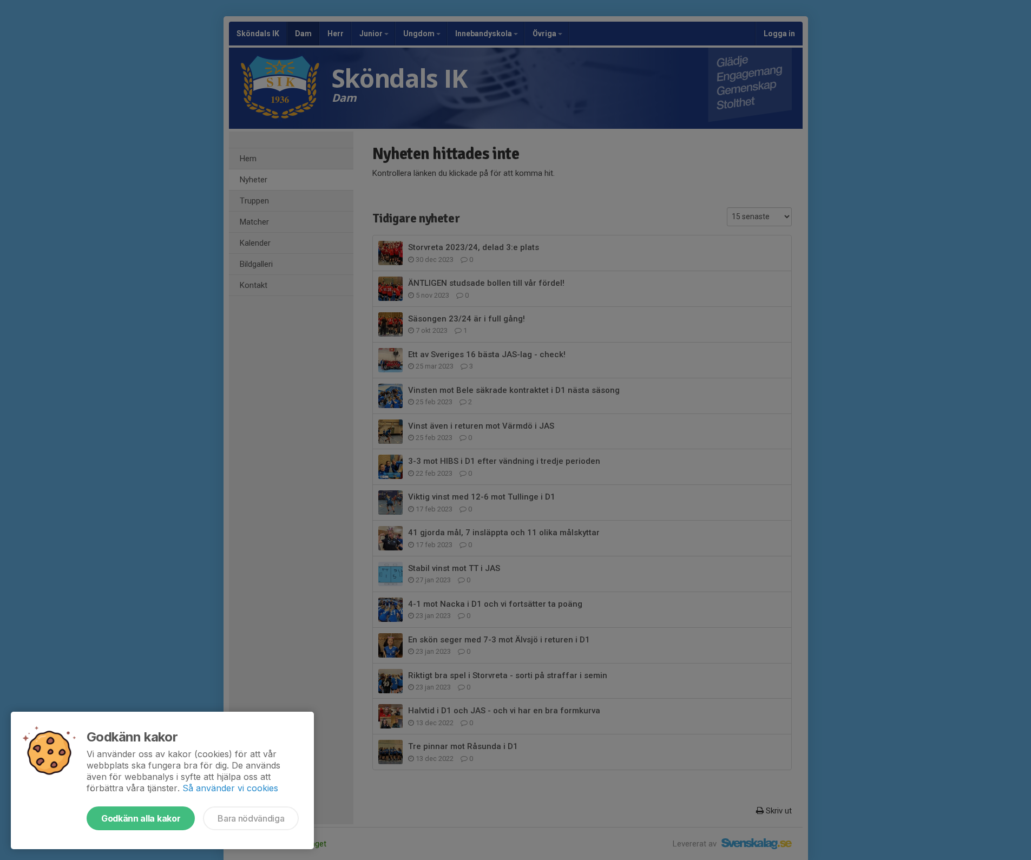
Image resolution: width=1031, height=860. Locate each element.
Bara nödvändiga (251, 818)
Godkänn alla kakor (140, 818)
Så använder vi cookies (230, 788)
